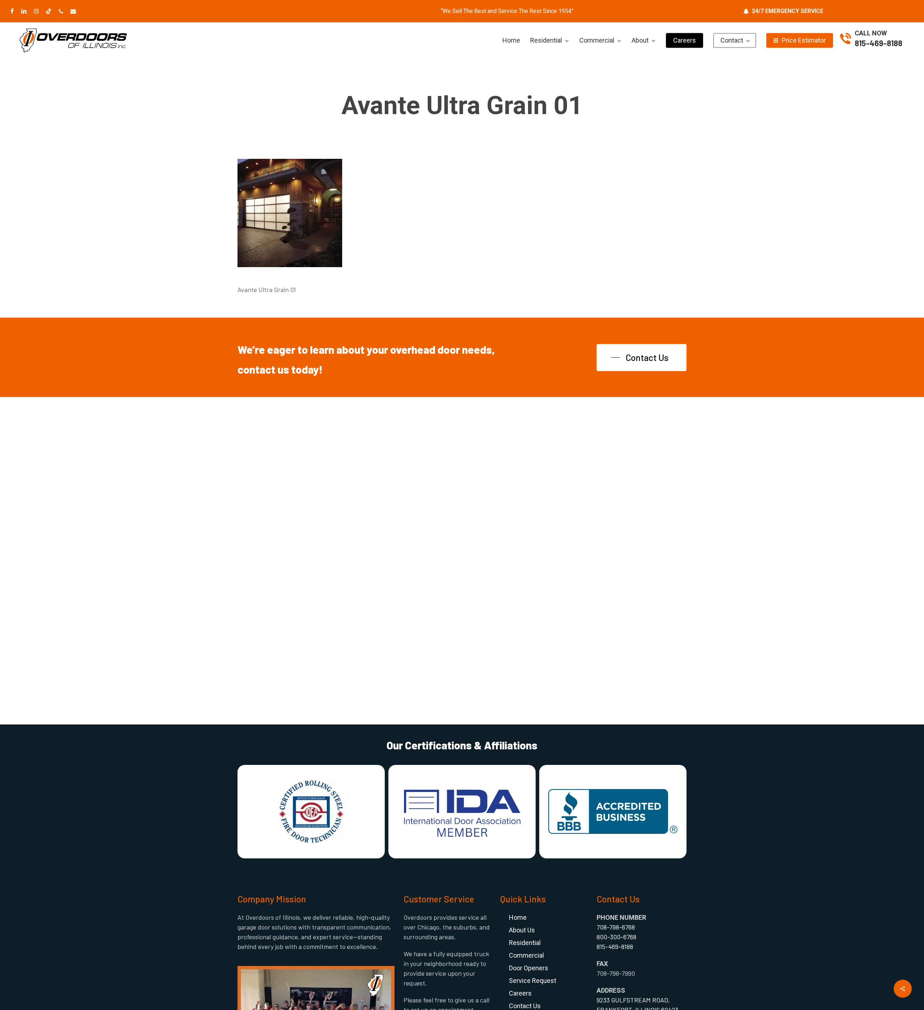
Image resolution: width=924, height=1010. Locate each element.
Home (518, 917)
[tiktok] (49, 11)
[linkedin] (24, 11)
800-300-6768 (616, 937)
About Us (522, 930)
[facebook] (12, 11)
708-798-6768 (616, 927)
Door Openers (528, 968)
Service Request (532, 980)
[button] (641, 357)
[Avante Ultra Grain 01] (289, 270)
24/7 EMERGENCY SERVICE (787, 11)
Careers (520, 993)
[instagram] (36, 11)
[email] (73, 11)
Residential (525, 942)
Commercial (526, 955)
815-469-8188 (878, 43)
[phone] (61, 11)
